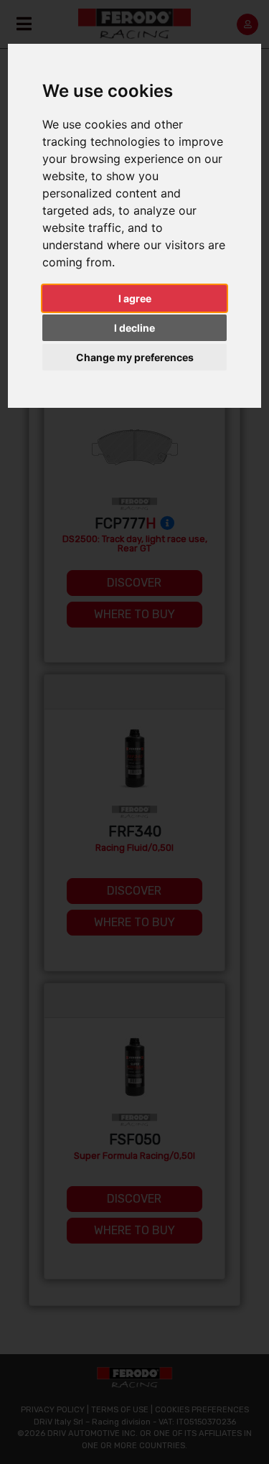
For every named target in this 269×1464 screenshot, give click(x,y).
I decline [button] (134, 328)
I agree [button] (134, 298)
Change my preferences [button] (135, 357)
